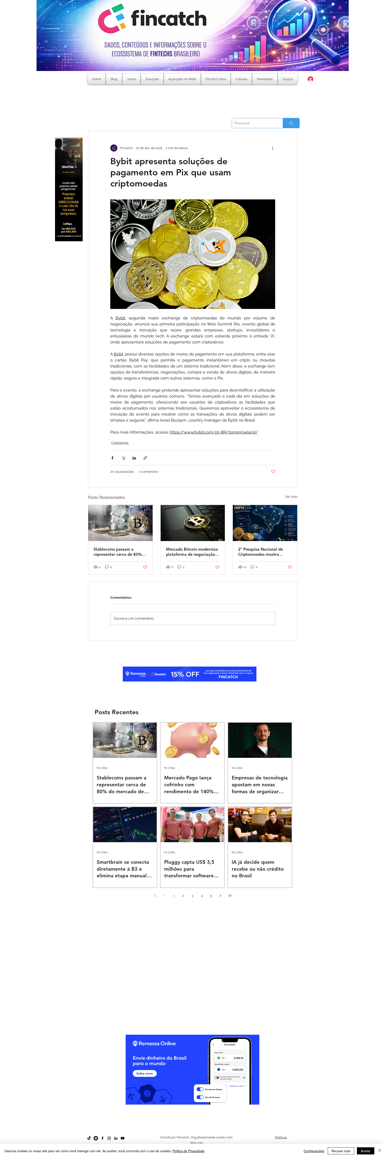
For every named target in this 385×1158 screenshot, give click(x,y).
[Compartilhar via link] (145, 458)
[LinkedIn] (116, 1138)
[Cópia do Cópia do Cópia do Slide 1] (192, 1107)
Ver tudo (291, 496)
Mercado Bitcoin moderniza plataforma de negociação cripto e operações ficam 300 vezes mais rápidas (192, 552)
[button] (241, 79)
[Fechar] (379, 1150)
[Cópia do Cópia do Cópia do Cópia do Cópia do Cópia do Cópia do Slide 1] (208, 1107)
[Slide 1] (176, 1107)
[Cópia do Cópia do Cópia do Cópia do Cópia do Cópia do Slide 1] (204, 1107)
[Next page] (221, 896)
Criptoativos (120, 442)
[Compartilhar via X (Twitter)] (123, 458)
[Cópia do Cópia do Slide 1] (188, 1107)
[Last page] (230, 896)
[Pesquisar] (291, 123)
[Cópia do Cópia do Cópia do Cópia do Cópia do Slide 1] (200, 1107)
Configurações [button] (314, 1151)
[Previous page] (164, 896)
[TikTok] (89, 1138)
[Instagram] (109, 1138)
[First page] (155, 896)
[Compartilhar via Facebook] (112, 458)
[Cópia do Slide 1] (180, 1107)
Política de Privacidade (188, 1151)
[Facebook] (102, 1138)
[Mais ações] (272, 148)
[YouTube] (122, 1138)
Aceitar (366, 1151)
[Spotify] (96, 1138)
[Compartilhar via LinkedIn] (134, 458)
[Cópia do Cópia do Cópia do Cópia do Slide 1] (196, 1107)
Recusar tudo (341, 1151)
